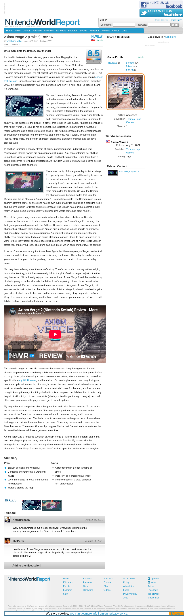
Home (9, 30)
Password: (142, 25)
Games (26, 30)
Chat (124, 30)
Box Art (130, 69)
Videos (115, 30)
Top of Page (154, 594)
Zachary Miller (14, 41)
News (18, 30)
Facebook (153, 590)
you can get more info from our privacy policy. (99, 613)
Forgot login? (176, 20)
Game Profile (115, 57)
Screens (130, 62)
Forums (106, 30)
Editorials (61, 30)
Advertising (128, 586)
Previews (49, 30)
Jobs (125, 597)
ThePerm (18, 541)
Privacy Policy (130, 594)
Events (83, 30)
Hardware (88, 590)
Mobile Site (153, 597)
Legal (126, 590)
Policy (126, 582)
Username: (107, 25)
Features (72, 30)
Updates (155, 578)
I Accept (176, 613)
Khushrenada (21, 519)
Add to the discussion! (26, 565)
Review (97, 37)
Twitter (151, 586)
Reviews (37, 30)
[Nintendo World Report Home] (43, 22)
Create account (161, 20)
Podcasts (94, 30)
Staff (65, 594)
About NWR (129, 578)
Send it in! (170, 37)
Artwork (130, 66)
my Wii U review (27, 380)
